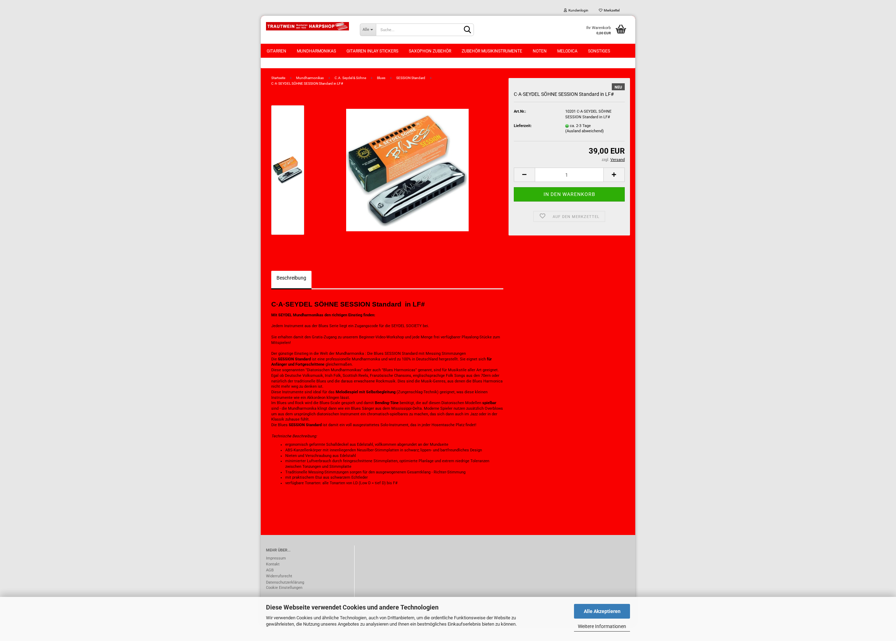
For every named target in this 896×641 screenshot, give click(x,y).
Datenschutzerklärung (285, 582)
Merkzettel (611, 10)
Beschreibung (291, 278)
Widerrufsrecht (279, 576)
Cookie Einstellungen (284, 587)
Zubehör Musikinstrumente (492, 51)
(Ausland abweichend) (584, 131)
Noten (540, 51)
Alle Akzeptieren (602, 611)
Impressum (276, 558)
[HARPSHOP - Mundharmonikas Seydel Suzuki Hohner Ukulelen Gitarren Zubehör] (307, 26)
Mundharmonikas (316, 51)
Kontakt (273, 564)
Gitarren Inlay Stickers (372, 51)
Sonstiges (599, 51)
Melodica (567, 51)
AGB (270, 570)
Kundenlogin (577, 10)
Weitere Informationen (602, 626)
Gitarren (276, 51)
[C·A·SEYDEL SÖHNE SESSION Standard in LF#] (407, 170)
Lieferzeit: (523, 126)
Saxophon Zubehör (430, 51)
